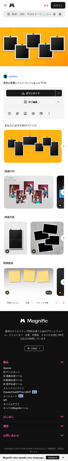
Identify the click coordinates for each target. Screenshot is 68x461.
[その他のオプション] (49, 113)
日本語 (34, 348)
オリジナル (23, 28)
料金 (46, 5)
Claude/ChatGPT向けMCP (19, 392)
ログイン (58, 5)
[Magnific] (34, 321)
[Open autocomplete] (7, 14)
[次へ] (64, 146)
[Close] (63, 458)
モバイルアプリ (11, 404)
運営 (6, 426)
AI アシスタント (11, 372)
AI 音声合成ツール (12, 384)
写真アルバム (13, 302)
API (5, 400)
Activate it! (52, 457)
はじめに (8, 416)
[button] (34, 348)
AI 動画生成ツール (12, 380)
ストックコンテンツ (13, 388)
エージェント (12, 396)
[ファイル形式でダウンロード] (58, 93)
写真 (28, 302)
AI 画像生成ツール (12, 375)
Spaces (7, 368)
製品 (6, 362)
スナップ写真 (42, 302)
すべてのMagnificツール (15, 408)
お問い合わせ (11, 435)
